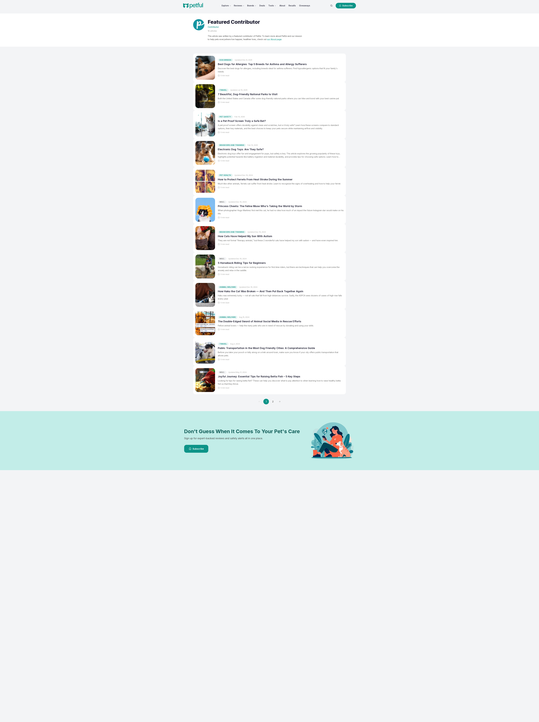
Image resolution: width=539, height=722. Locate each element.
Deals (262, 5)
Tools (271, 5)
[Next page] (279, 401)
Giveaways (304, 5)
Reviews (238, 5)
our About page (274, 39)
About (282, 5)
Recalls (292, 5)
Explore (225, 5)
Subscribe (347, 5)
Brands (250, 5)
